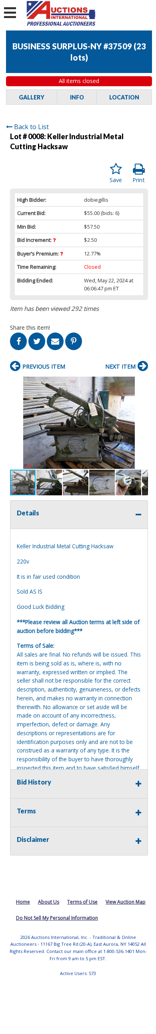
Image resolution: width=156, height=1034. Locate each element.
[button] (140, 383)
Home (23, 901)
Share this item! (30, 327)
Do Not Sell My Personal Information (57, 917)
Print (138, 180)
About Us (48, 901)
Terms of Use (82, 901)
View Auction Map (126, 901)
